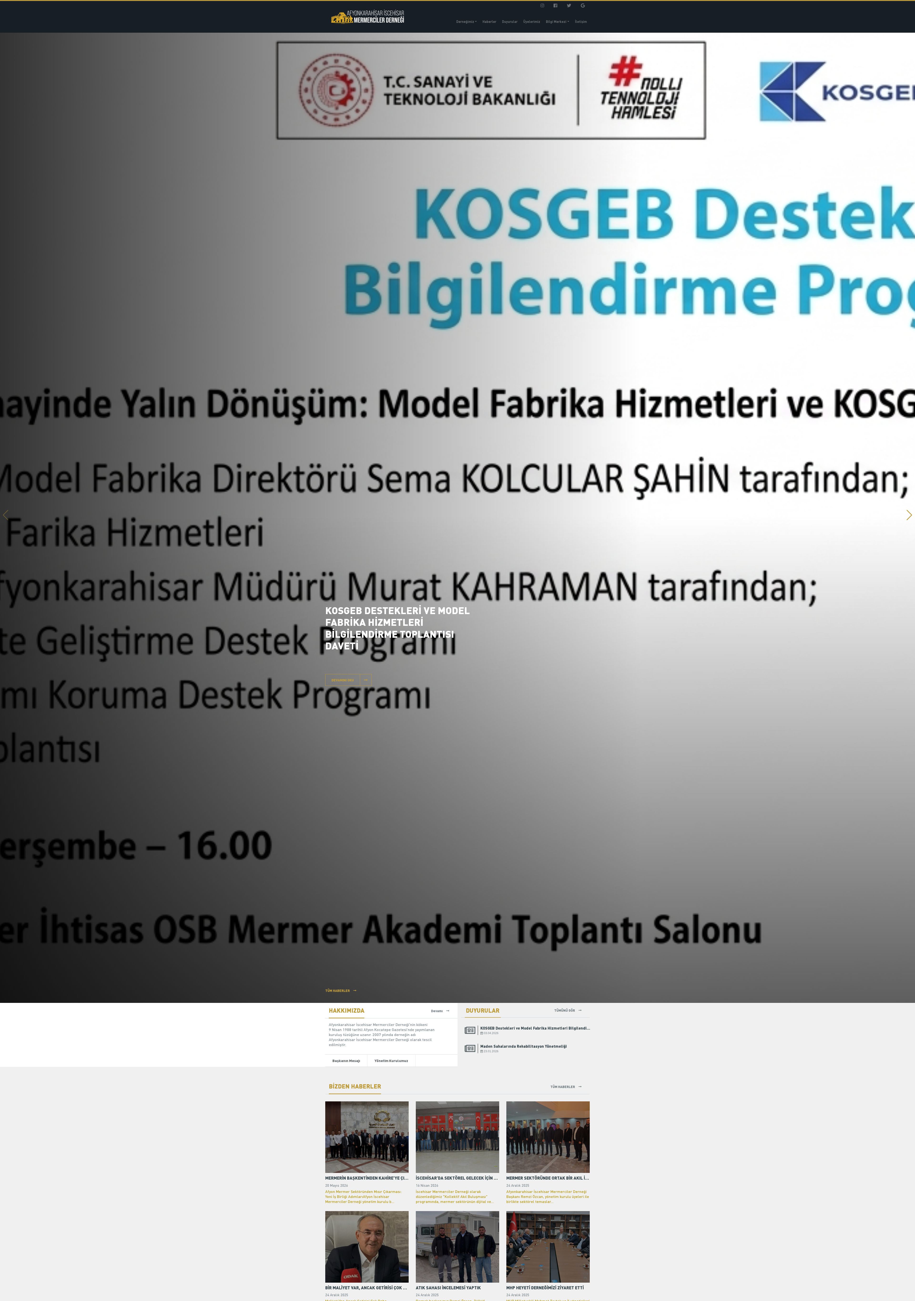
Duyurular (510, 21)
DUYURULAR (482, 1010)
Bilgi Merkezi (556, 21)
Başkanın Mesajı (346, 1060)
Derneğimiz (465, 21)
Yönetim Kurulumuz (391, 1060)
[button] (909, 515)
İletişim (581, 21)
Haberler (489, 21)
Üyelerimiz (531, 21)
